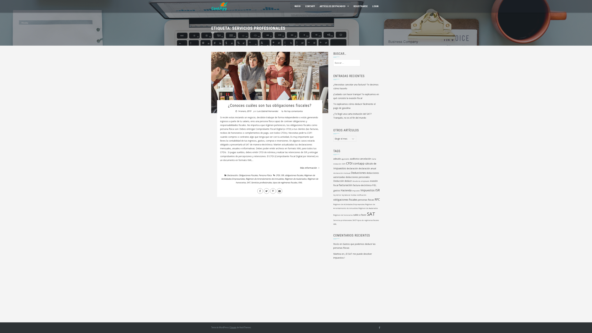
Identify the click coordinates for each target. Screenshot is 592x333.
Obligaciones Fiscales (248, 175)
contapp (358, 163)
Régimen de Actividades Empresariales (349, 204)
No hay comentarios (293, 111)
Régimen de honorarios (343, 215)
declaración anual (367, 168)
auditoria (354, 158)
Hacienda (346, 190)
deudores (356, 181)
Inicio (297, 6)
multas (353, 195)
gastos (336, 190)
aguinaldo (345, 159)
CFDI (278, 175)
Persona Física (265, 175)
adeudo (337, 158)
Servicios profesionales (261, 182)
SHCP (354, 220)
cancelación (365, 158)
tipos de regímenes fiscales (285, 182)
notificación (361, 195)
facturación (345, 185)
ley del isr (337, 195)
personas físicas (366, 199)
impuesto (356, 191)
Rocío (336, 244)
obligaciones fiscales (294, 175)
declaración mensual (341, 173)
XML (300, 182)
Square (233, 327)
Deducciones (358, 173)
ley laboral (346, 195)
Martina (337, 253)
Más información (308, 167)
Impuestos (367, 190)
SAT (248, 182)
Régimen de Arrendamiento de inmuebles (265, 178)
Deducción (338, 180)
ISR (282, 175)
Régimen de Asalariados (295, 178)
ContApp (310, 6)
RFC (377, 199)
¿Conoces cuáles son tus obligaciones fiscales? (269, 105)
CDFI (343, 164)
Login (375, 6)
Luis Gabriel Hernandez (267, 111)
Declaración (232, 175)
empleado (365, 181)
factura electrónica (362, 185)
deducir (348, 180)
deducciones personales (358, 177)
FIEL (374, 185)
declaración (352, 168)
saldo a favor (359, 214)
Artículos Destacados (332, 6)
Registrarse (361, 6)
